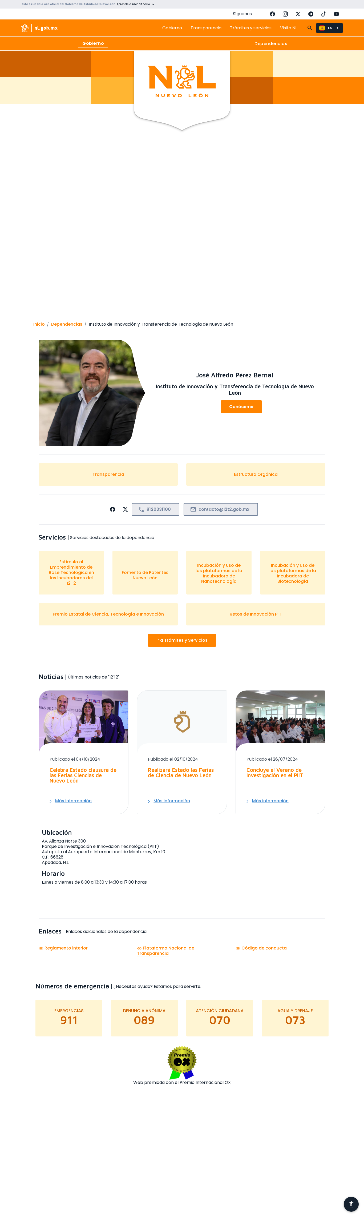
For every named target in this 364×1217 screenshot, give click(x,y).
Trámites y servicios (251, 28)
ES (330, 27)
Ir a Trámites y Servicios (182, 640)
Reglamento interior (63, 948)
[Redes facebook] (272, 13)
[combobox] (329, 28)
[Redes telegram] (310, 13)
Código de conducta (261, 948)
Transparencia (206, 28)
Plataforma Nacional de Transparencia (165, 950)
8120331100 (154, 509)
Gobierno (172, 28)
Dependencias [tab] (270, 44)
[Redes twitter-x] (298, 13)
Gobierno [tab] (93, 43)
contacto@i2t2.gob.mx (219, 509)
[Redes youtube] (336, 13)
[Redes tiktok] (323, 13)
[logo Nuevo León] (39, 28)
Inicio (39, 324)
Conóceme (241, 407)
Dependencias (66, 324)
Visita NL (288, 28)
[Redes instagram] (285, 13)
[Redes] (214, 406)
